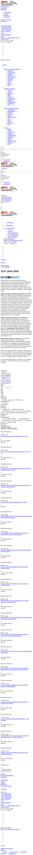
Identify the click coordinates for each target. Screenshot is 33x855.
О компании (7, 12)
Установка (4, 789)
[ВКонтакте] (2, 277)
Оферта (3, 850)
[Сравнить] (1, 445)
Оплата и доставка (6, 786)
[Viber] (11, 277)
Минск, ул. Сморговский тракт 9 (10, 37)
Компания (4, 777)
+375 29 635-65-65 (6, 25)
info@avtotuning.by (6, 34)
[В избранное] (1, 444)
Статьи (6, 14)
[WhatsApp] (14, 277)
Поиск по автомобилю (7, 775)
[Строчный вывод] (2, 430)
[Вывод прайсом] (3, 430)
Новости (6, 15)
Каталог (3, 774)
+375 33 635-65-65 (6, 28)
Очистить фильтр (12, 428)
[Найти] (2, 158)
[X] (9, 277)
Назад (10, 230)
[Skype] (16, 277)
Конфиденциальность (7, 848)
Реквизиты (7, 17)
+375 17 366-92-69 (6, 30)
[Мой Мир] (6, 277)
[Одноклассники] (4, 277)
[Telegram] (18, 277)
